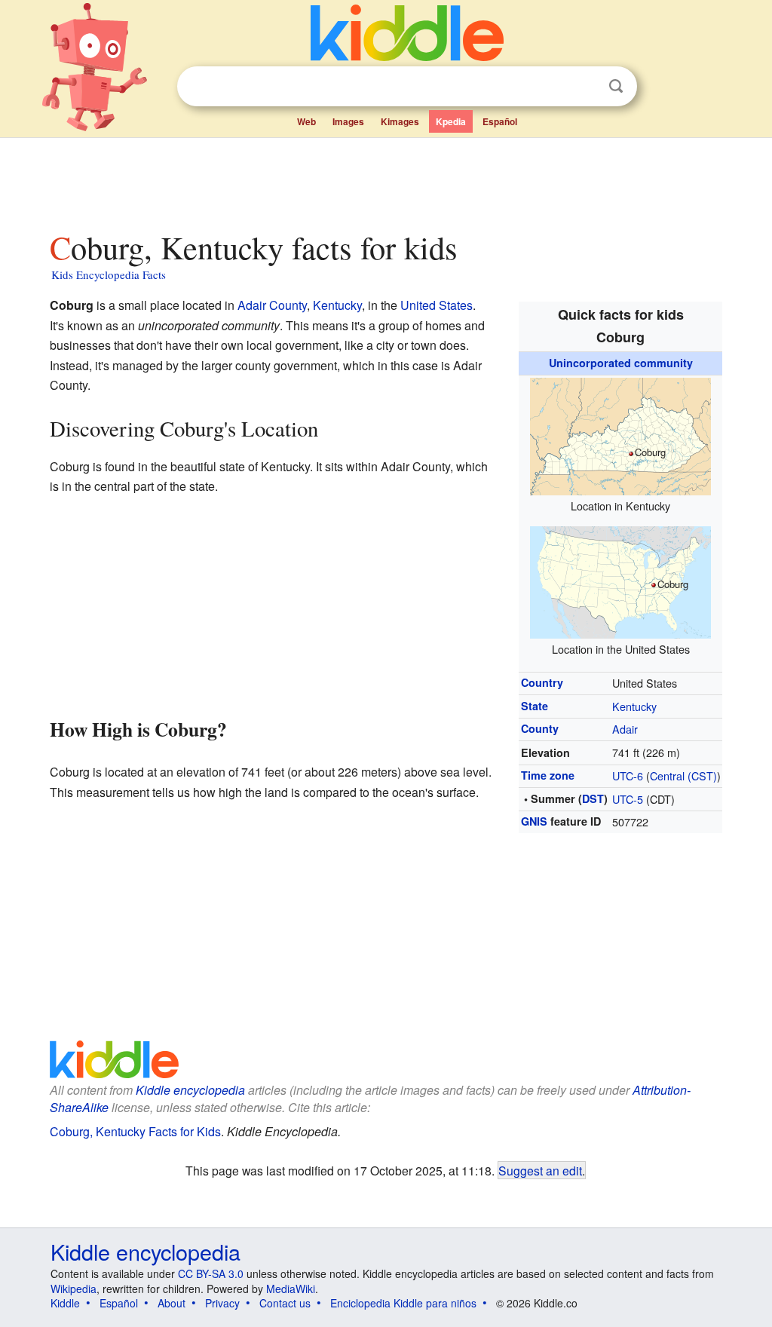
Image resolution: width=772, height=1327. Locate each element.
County (540, 728)
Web (306, 121)
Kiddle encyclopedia (190, 1090)
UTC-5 (627, 799)
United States (436, 305)
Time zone (547, 775)
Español (499, 121)
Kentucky (634, 706)
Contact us (285, 1302)
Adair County (272, 305)
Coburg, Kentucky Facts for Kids (135, 1131)
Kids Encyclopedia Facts (108, 274)
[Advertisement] (385, 180)
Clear (585, 87)
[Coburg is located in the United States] (620, 580)
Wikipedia (73, 1288)
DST (593, 798)
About (171, 1302)
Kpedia (451, 121)
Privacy (222, 1302)
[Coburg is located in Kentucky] (620, 434)
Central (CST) (683, 775)
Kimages (400, 121)
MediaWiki (290, 1288)
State (534, 705)
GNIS (534, 821)
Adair (625, 729)
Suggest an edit (540, 1170)
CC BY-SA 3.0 (211, 1273)
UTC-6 (627, 775)
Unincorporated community (621, 362)
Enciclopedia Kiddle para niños (403, 1302)
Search (616, 86)
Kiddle (65, 1302)
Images (348, 121)
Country (542, 682)
